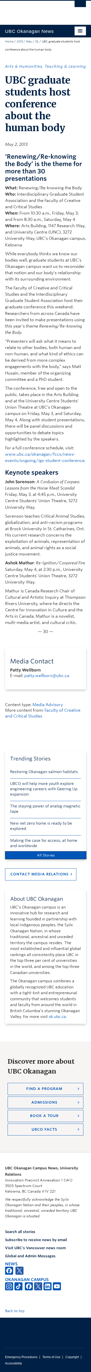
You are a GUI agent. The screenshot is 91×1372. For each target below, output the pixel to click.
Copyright (72, 1357)
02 (37, 41)
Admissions (44, 1102)
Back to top (15, 1311)
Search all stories (20, 1232)
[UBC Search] (80, 6)
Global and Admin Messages (30, 1256)
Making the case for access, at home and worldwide (43, 843)
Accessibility (13, 1363)
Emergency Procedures (21, 1357)
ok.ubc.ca (57, 1016)
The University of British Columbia (33, 10)
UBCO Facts (44, 1129)
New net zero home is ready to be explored (41, 826)
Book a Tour (44, 1116)
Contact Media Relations (39, 874)
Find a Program (44, 1089)
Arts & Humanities (23, 66)
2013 (20, 41)
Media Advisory (47, 704)
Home (9, 41)
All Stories (46, 855)
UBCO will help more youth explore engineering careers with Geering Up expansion (43, 789)
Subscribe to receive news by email (36, 1240)
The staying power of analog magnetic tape (45, 809)
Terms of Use (51, 1357)
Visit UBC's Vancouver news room (35, 1248)
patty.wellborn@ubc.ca (46, 675)
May (29, 41)
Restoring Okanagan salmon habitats (44, 772)
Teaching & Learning (65, 66)
